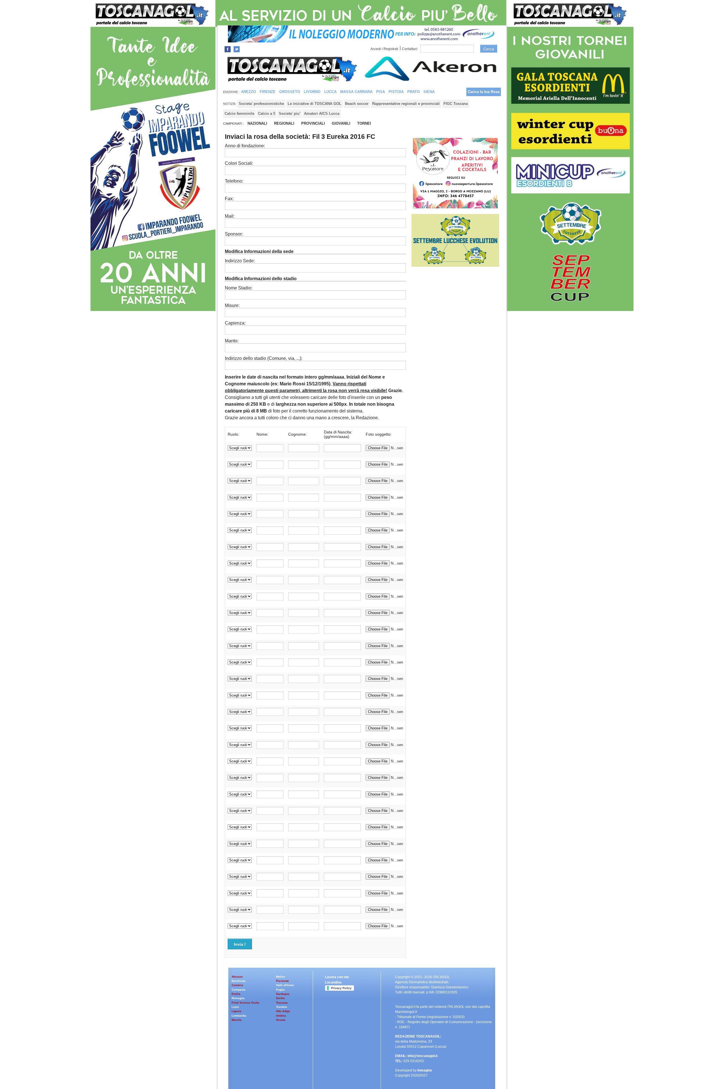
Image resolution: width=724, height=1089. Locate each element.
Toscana (282, 1002)
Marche (237, 1019)
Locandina (333, 982)
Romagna (238, 998)
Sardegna (282, 993)
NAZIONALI (257, 123)
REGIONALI (284, 123)
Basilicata (238, 980)
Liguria (236, 1011)
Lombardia (239, 1015)
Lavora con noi (337, 977)
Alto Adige (283, 1011)
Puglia (280, 989)
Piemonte (282, 980)
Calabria (237, 985)
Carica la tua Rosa (483, 92)
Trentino (281, 1006)
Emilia (236, 993)
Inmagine (424, 1070)
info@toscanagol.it (423, 1056)
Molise (280, 976)
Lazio (235, 1006)
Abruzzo (237, 976)
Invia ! (240, 944)
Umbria (281, 1015)
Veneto (280, 1019)
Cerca (488, 49)
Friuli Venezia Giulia (245, 1002)
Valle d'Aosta (285, 985)
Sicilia (280, 998)
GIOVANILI (341, 123)
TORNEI (364, 123)
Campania (238, 989)
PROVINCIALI (313, 123)
